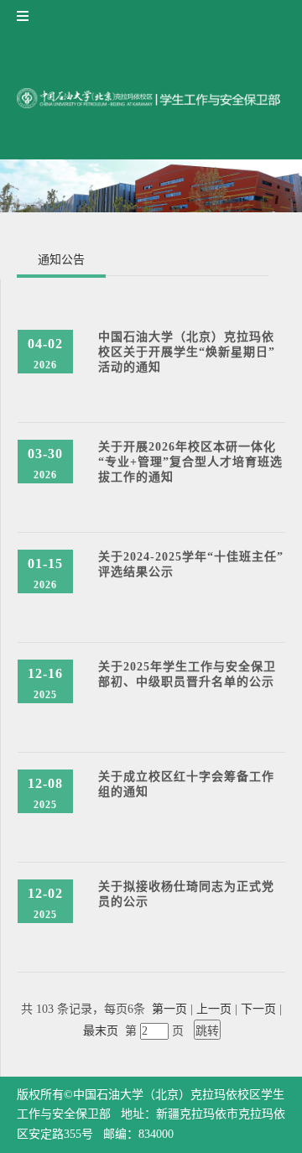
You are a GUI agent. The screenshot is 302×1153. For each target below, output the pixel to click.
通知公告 (61, 259)
